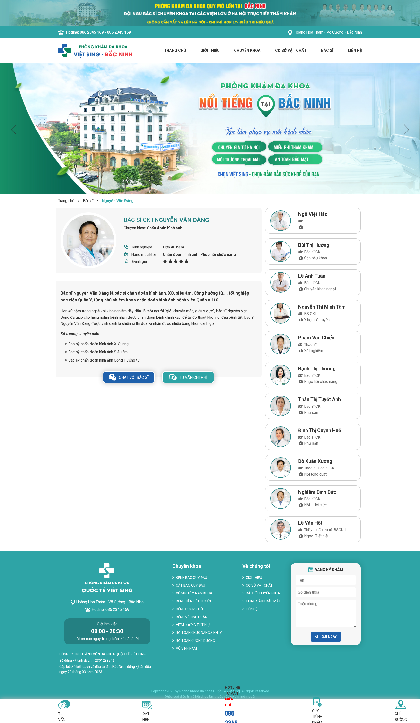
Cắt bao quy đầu (190, 585)
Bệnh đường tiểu (190, 609)
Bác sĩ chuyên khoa (263, 593)
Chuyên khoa (247, 50)
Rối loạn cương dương (195, 641)
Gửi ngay (329, 637)
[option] (210, 128)
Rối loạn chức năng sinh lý (199, 633)
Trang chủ (175, 50)
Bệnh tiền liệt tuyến (193, 601)
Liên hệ (355, 50)
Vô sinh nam (186, 648)
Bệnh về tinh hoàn (191, 617)
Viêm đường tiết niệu (193, 625)
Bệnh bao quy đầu (191, 578)
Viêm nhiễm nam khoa (194, 593)
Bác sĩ (327, 50)
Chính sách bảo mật (263, 601)
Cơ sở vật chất (290, 50)
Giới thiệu (210, 50)
